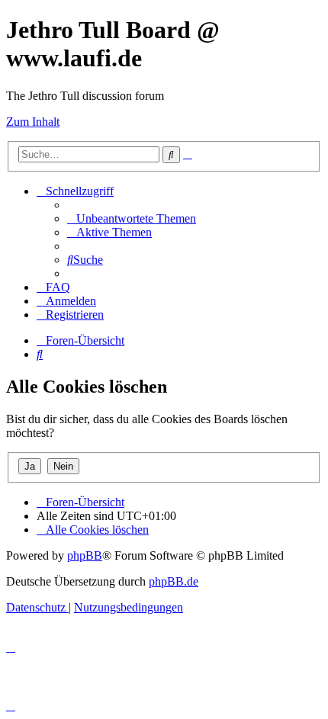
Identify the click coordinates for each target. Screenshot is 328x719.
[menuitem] (131, 218)
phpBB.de (173, 581)
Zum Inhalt (32, 121)
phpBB (84, 555)
